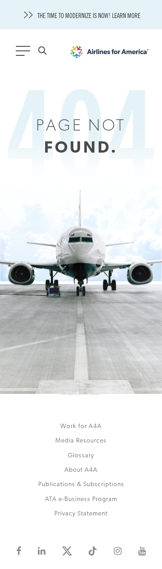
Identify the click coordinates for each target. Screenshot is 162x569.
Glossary (81, 455)
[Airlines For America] (109, 54)
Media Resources (81, 441)
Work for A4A (81, 426)
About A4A (81, 470)
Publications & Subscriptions (81, 484)
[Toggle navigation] (25, 54)
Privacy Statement (81, 513)
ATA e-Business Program (81, 499)
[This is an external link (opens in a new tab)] (18, 550)
